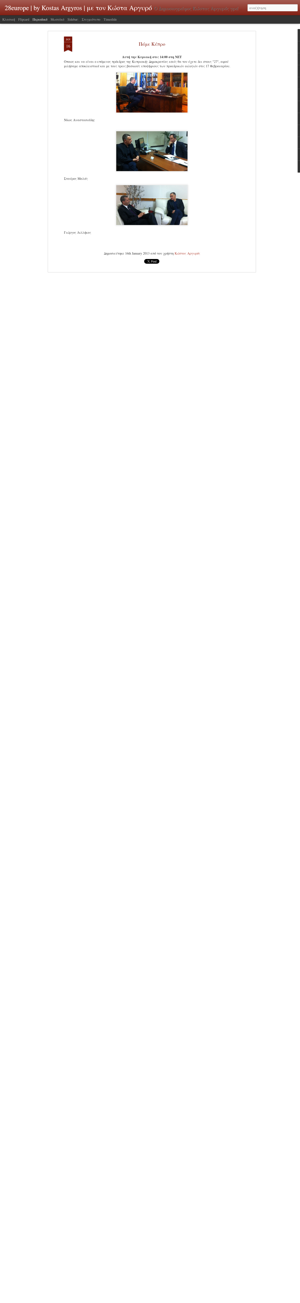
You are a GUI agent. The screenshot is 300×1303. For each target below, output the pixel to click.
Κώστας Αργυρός (187, 253)
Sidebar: (73, 19)
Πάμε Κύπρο (152, 44)
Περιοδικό (40, 19)
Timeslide (110, 19)
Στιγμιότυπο (91, 19)
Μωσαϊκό (57, 19)
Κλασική (8, 19)
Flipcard (23, 19)
